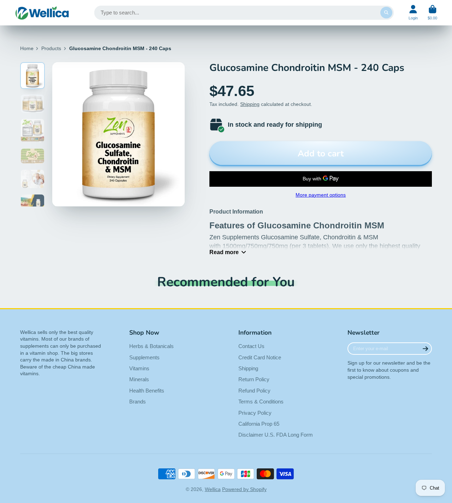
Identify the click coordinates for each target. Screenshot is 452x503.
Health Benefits (146, 391)
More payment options (321, 195)
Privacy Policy (255, 413)
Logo (42, 12)
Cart (432, 12)
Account (413, 12)
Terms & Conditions (261, 402)
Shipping (250, 104)
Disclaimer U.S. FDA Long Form (275, 435)
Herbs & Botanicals (151, 346)
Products (51, 48)
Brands (137, 402)
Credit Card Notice (259, 357)
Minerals (139, 379)
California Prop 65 (258, 424)
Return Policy (253, 379)
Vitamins (139, 368)
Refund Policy (254, 391)
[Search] (386, 13)
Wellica (213, 489)
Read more (224, 252)
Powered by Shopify (244, 489)
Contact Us (251, 346)
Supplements (144, 357)
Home (27, 48)
